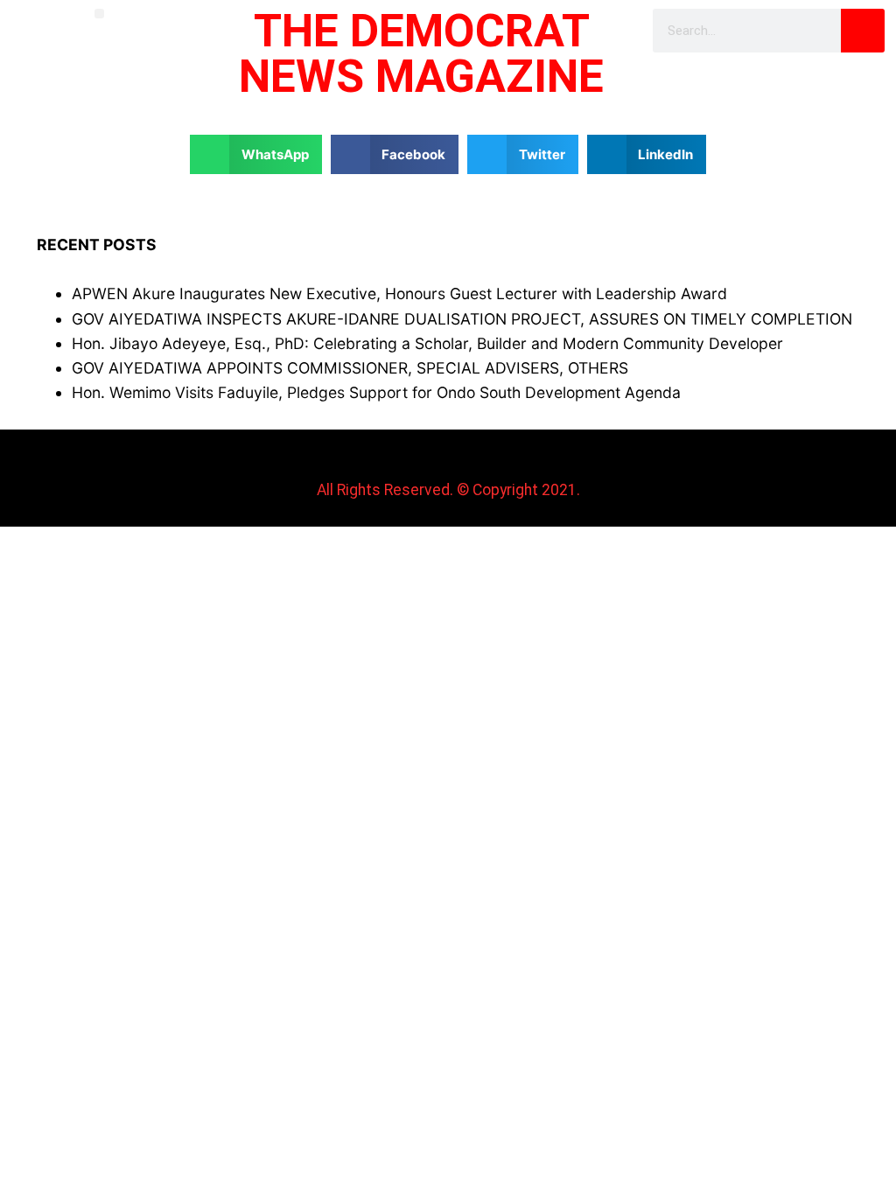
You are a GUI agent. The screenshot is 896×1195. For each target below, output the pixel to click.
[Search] (863, 30)
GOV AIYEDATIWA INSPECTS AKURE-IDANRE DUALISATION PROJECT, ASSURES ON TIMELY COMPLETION (462, 319)
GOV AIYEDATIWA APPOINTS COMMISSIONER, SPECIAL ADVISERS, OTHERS (350, 368)
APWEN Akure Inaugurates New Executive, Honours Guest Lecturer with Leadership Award (399, 293)
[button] (99, 13)
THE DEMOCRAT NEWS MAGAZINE (421, 53)
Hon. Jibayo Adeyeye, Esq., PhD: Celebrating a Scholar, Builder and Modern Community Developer (427, 343)
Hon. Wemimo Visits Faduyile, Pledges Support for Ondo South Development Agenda (376, 392)
